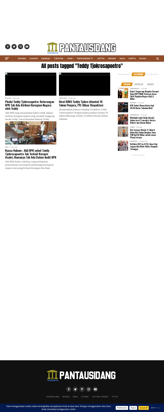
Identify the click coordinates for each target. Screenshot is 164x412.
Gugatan (34, 59)
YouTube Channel (100, 397)
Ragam (142, 59)
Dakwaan (45, 59)
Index (75, 397)
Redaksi (66, 397)
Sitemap (85, 397)
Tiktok (115, 397)
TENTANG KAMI (52, 397)
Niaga (122, 59)
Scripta (132, 59)
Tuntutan (58, 59)
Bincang (112, 59)
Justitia (101, 59)
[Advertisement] (82, 18)
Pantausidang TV (85, 59)
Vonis (70, 59)
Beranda (22, 59)
